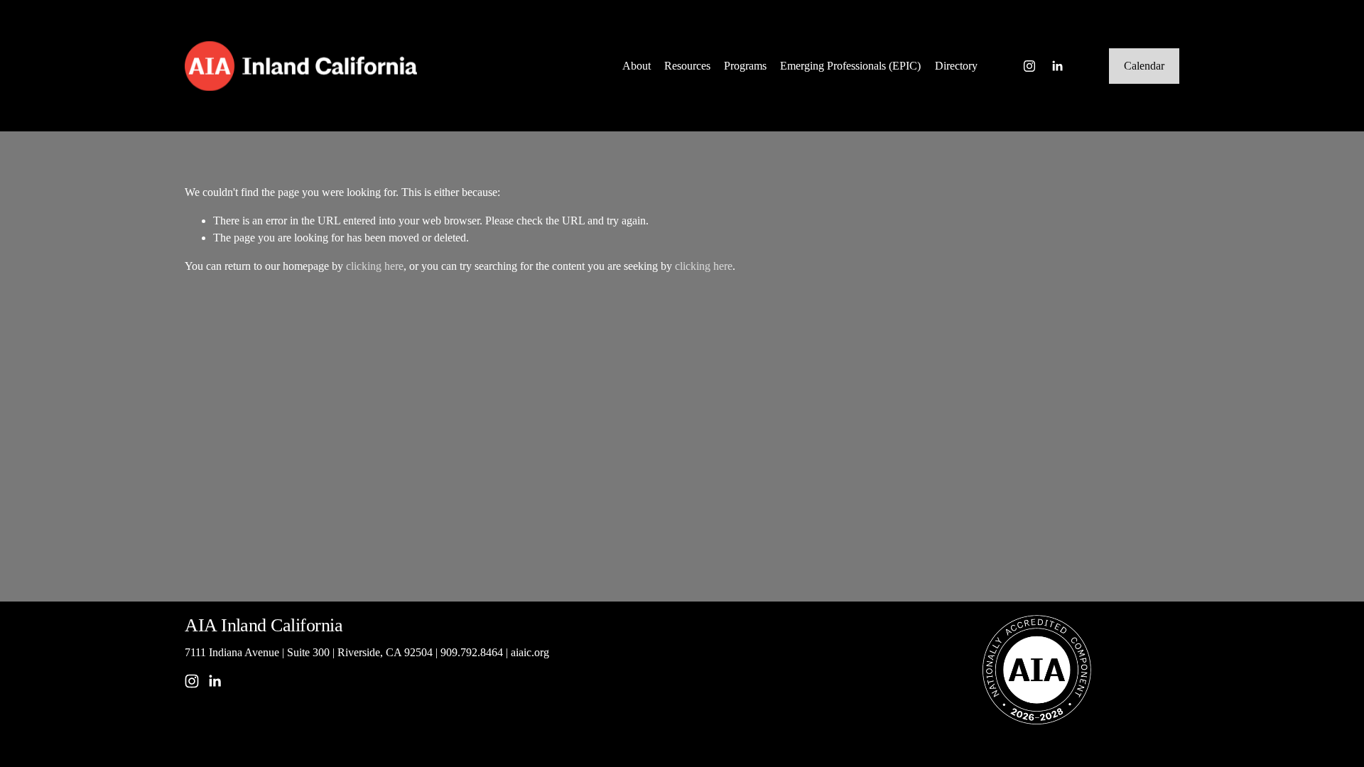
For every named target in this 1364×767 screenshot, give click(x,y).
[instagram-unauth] (1029, 66)
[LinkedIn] (1057, 66)
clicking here (375, 266)
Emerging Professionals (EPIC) (850, 66)
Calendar (1144, 66)
